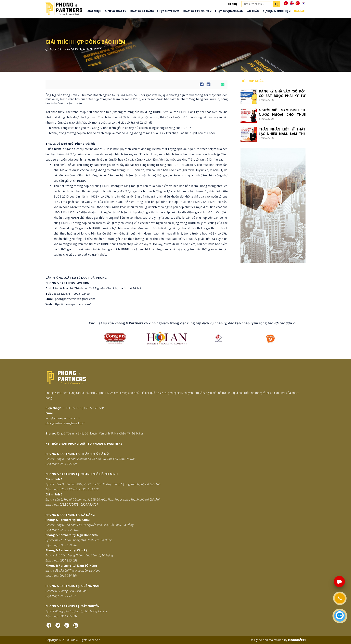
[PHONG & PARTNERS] (64, 8)
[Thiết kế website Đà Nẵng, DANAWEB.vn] (297, 640)
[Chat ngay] (340, 616)
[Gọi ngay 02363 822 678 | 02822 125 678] (340, 598)
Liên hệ (232, 4)
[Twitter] (57, 627)
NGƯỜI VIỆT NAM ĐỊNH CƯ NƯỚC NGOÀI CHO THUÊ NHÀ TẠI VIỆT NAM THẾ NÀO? (282, 112)
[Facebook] (49, 627)
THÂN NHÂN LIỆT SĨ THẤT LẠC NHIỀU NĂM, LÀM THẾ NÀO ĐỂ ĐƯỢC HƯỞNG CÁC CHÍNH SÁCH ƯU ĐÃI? (282, 131)
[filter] (276, 4)
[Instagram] (66, 627)
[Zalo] (75, 627)
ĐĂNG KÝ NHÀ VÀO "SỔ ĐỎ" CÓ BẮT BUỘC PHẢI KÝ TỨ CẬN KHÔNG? (282, 93)
